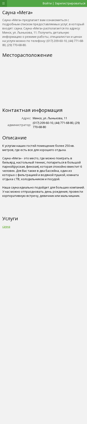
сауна (6, 226)
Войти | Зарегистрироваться (64, 3)
